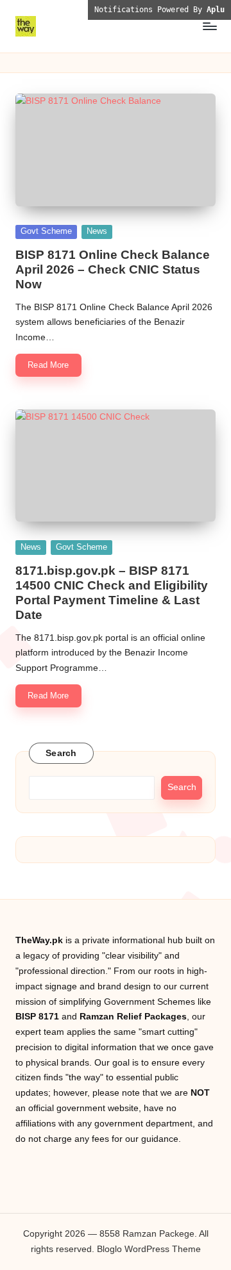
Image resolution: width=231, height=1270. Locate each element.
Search (61, 753)
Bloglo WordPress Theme (149, 1249)
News (97, 231)
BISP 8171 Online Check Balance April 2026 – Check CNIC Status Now (112, 269)
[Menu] (209, 25)
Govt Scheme (46, 231)
